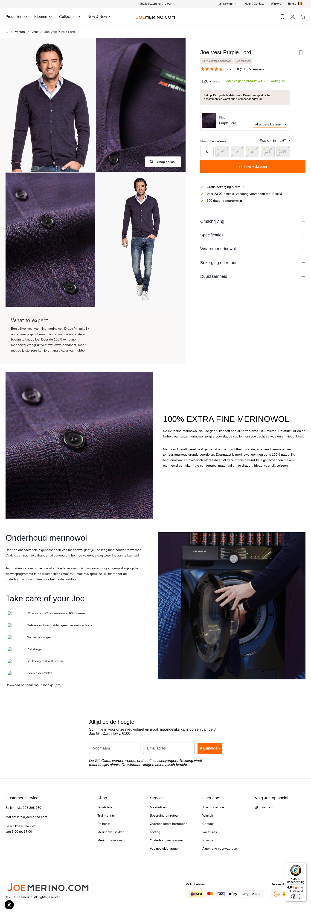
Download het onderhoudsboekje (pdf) (33, 685)
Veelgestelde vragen (165, 848)
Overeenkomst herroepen (168, 824)
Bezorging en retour (164, 815)
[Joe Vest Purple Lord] (50, 105)
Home (7, 31)
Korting (155, 832)
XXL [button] (268, 151)
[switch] (295, 896)
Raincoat (103, 824)
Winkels (276, 3)
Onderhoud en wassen (166, 840)
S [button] (207, 151)
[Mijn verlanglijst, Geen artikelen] (282, 16)
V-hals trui (104, 807)
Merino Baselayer (110, 840)
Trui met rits (106, 815)
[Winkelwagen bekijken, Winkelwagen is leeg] (302, 17)
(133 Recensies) (252, 69)
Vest (35, 32)
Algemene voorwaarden (219, 848)
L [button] (237, 151)
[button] (155, 3)
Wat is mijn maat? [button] (273, 140)
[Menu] (303, 865)
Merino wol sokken (111, 832)
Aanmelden (210, 748)
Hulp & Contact (254, 3)
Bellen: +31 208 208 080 (23, 807)
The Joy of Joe (213, 807)
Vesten (20, 32)
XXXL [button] (283, 151)
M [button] (222, 151)
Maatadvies (158, 807)
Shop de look (166, 162)
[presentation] (296, 3)
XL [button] (253, 151)
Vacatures (209, 832)
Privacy (207, 840)
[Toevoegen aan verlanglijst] (300, 52)
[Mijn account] (292, 17)
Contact (208, 824)
